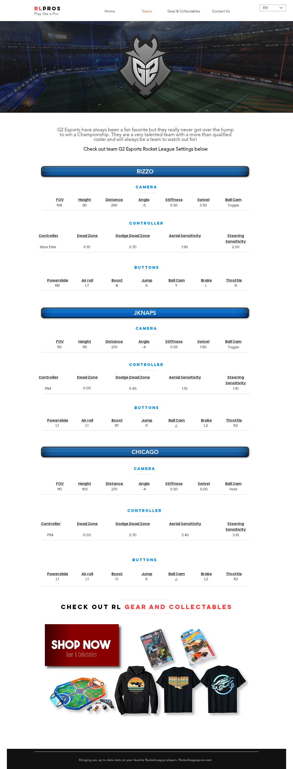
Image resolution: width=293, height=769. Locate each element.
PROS (52, 8)
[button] (144, 171)
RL (38, 8)
